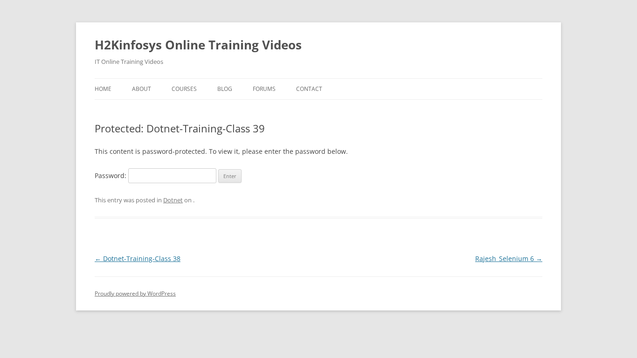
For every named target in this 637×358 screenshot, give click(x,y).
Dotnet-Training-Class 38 (137, 258)
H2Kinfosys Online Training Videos (198, 44)
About (141, 89)
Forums (264, 89)
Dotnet (173, 200)
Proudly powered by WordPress (135, 293)
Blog (224, 89)
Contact (309, 89)
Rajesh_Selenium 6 (508, 258)
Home (103, 89)
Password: (111, 175)
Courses (184, 89)
